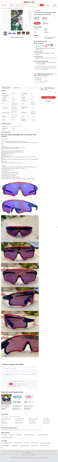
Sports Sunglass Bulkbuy (44, 445)
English (9, 454)
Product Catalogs (17, 416)
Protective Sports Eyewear (29, 434)
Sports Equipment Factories (7, 442)
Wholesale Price (34, 451)
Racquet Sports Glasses (19, 418)
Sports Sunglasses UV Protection (42, 434)
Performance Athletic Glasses (7, 437)
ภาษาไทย (54, 454)
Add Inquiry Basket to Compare (17, 37)
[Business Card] (55, 92)
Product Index (52, 451)
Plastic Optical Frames (19, 420)
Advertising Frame (34, 442)
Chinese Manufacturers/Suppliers (19, 451)
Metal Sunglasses (4, 422)
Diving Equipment (19, 434)
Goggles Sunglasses (5, 445)
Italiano (30, 454)
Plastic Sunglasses (32, 420)
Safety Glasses (4, 434)
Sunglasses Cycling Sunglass (45, 442)
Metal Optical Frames (46, 420)
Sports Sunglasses (46, 422)
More (2, 447)
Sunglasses (12, 434)
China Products (10, 451)
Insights (31, 452)
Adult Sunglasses (14, 445)
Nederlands (37, 454)
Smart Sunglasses (46, 418)
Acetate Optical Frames (19, 422)
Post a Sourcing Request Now (15, 385)
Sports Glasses (21, 8)
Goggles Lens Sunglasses (24, 445)
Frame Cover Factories (18, 442)
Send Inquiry (37, 23)
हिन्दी (50, 454)
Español (12, 454)
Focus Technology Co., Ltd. (21, 457)
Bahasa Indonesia (33, 455)
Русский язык (25, 454)
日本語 (48, 454)
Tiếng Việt (27, 455)
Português (16, 454)
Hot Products (5, 451)
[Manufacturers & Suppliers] (29, 2)
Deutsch (33, 454)
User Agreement (35, 457)
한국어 (45, 454)
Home (2, 8)
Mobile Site (27, 452)
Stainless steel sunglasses (5, 418)
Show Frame (26, 442)
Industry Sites (40, 451)
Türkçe (23, 455)
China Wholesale (27, 451)
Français (20, 454)
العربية (41, 454)
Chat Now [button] (46, 23)
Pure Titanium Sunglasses (33, 418)
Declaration (40, 457)
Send (11, 383)
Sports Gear (16, 8)
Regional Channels (46, 451)
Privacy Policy (46, 457)
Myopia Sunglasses (34, 445)
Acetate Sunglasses (32, 422)
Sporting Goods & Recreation (8, 8)
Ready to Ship (3, 420)
